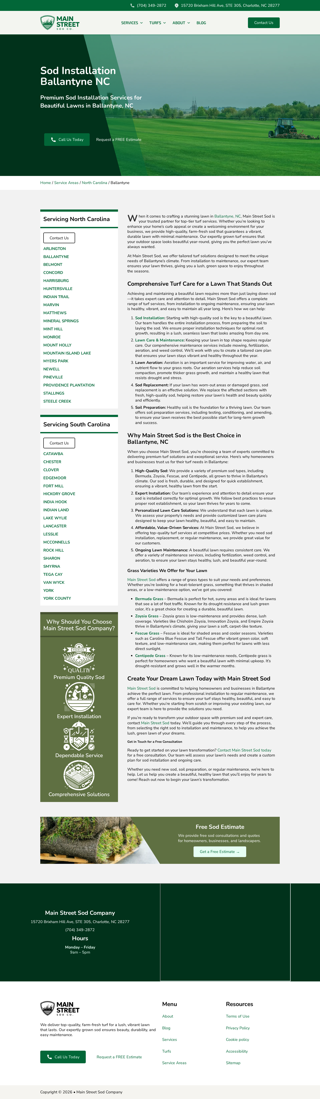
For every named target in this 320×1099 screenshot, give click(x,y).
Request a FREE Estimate (118, 140)
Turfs (155, 22)
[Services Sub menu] (141, 22)
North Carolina (94, 182)
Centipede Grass (150, 655)
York (48, 590)
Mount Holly (57, 345)
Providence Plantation (68, 385)
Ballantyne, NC (227, 216)
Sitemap (233, 1062)
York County (57, 598)
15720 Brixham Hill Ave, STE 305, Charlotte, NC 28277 (80, 921)
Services (129, 22)
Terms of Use (237, 1016)
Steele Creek (57, 401)
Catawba (53, 453)
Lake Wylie (55, 518)
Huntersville (57, 288)
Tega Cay (52, 574)
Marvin (51, 304)
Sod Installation (149, 318)
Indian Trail (56, 296)
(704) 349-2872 (80, 929)
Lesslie (50, 534)
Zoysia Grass (146, 616)
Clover (51, 470)
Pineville (53, 377)
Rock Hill (53, 550)
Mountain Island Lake (67, 353)
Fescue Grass (147, 633)
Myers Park (55, 361)
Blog (201, 22)
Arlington (54, 248)
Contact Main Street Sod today (244, 750)
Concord (53, 272)
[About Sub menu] (188, 22)
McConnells (56, 542)
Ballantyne (56, 256)
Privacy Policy (238, 1028)
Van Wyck (53, 582)
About (179, 22)
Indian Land (56, 510)
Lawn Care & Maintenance (159, 340)
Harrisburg (56, 280)
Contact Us (263, 22)
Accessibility (237, 1051)
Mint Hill (53, 328)
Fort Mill (53, 486)
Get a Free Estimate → (220, 851)
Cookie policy (237, 1039)
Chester (52, 461)
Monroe (52, 336)
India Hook (55, 502)
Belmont (52, 264)
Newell (51, 369)
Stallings (53, 393)
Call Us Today (71, 139)
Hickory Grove (59, 494)
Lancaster (54, 526)
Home (45, 182)
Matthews (54, 312)
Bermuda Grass (149, 598)
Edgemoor (54, 478)
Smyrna (51, 566)
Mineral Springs (61, 320)
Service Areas (66, 182)
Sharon (51, 558)
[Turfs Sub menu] (164, 22)
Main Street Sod (141, 579)
